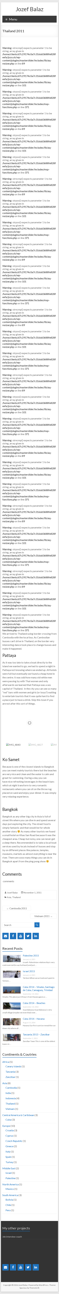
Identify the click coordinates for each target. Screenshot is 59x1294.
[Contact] (5, 936)
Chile (8, 1204)
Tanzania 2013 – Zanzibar (36, 1034)
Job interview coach (12, 1236)
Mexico (10, 1188)
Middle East (8, 1168)
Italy (8, 1151)
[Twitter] (28, 936)
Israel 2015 (29, 971)
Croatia (10, 1130)
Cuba (8, 1119)
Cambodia (11, 1087)
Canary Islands (13, 1066)
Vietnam (10, 1108)
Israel (8, 1172)
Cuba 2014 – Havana (34, 1018)
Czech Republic (14, 1140)
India (8, 1092)
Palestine (10, 1178)
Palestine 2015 (31, 955)
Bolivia (9, 1199)
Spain (8, 1156)
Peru (8, 1210)
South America (10, 1195)
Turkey (9, 1162)
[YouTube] (20, 936)
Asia (9, 897)
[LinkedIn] (36, 936)
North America (10, 1184)
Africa (5, 1061)
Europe (6, 1125)
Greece (9, 1146)
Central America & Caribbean (18, 1115)
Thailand (16, 897)
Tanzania (10, 1071)
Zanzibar (10, 1076)
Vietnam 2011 (43, 916)
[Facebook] (13, 936)
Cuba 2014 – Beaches (34, 1003)
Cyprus (9, 1135)
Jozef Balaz (29, 9)
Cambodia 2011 (16, 908)
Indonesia (11, 1098)
